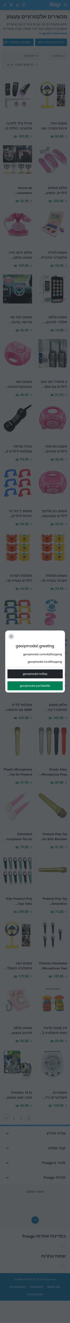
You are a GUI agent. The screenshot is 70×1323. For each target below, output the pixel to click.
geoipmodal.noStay (35, 674)
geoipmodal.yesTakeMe (35, 685)
